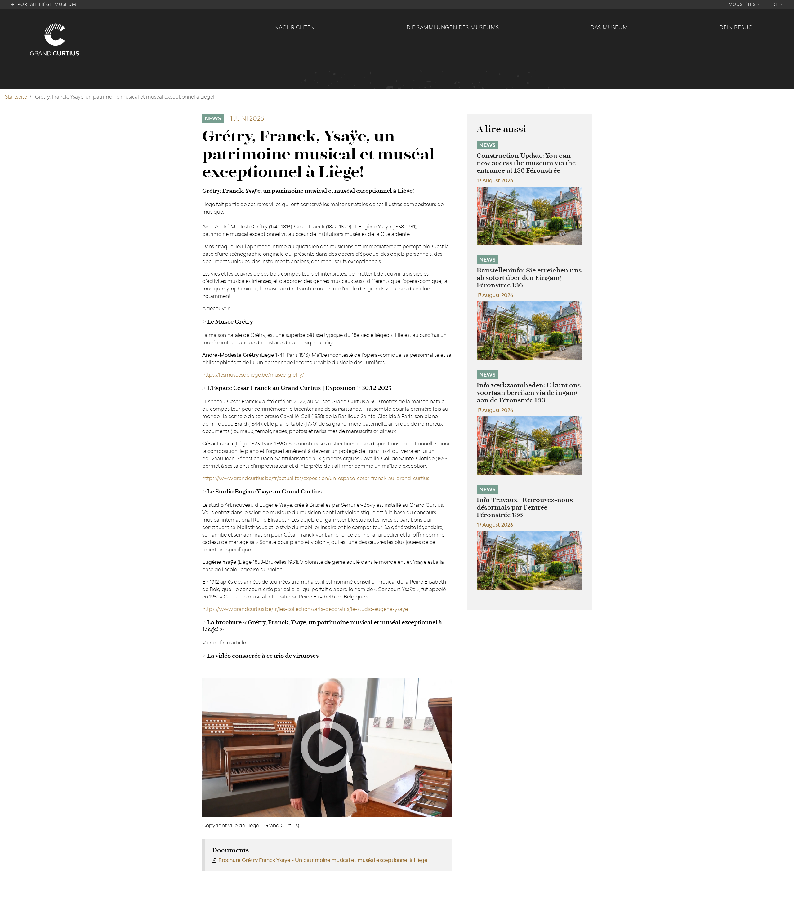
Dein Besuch (738, 27)
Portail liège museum (46, 4)
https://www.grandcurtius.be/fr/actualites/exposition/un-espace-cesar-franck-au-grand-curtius (315, 478)
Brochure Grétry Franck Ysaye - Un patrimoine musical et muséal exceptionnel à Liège (322, 860)
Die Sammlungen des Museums (453, 27)
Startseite (16, 97)
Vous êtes (743, 4)
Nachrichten (294, 27)
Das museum (609, 27)
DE (776, 4)
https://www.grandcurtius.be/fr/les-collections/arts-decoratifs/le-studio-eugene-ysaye (305, 609)
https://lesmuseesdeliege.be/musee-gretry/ (253, 375)
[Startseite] (148, 39)
